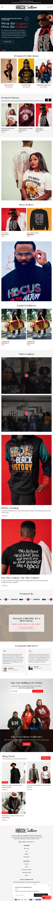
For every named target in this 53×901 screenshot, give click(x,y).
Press (26, 866)
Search (26, 875)
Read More (4, 789)
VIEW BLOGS (46, 758)
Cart (27, 851)
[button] (4, 130)
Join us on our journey (26, 627)
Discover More (8, 41)
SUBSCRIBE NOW (38, 691)
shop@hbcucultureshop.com (27, 1)
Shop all (26, 864)
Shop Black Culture (26, 872)
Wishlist (26, 854)
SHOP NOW (4, 515)
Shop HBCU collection (26, 869)
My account (26, 848)
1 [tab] (3, 50)
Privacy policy (27, 856)
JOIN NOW (26, 744)
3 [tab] (4, 50)
